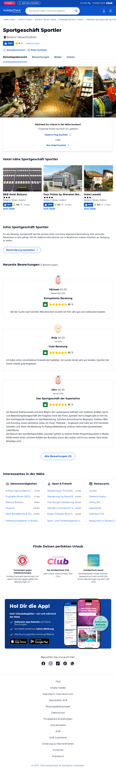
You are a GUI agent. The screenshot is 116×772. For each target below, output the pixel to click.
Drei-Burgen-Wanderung (60, 502)
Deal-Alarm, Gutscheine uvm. (58, 694)
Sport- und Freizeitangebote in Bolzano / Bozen (64, 520)
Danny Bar (94, 502)
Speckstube (95, 508)
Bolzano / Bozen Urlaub (45, 19)
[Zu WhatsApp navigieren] (72, 663)
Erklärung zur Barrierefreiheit (58, 743)
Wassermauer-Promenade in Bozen (61, 490)
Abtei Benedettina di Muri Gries (19, 513)
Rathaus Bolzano (14, 502)
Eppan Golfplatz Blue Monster (61, 513)
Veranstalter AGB (58, 700)
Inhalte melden (58, 687)
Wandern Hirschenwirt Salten (61, 508)
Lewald (92, 490)
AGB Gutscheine (58, 737)
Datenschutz (58, 712)
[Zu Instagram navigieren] (50, 663)
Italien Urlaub (9, 19)
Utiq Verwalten (58, 725)
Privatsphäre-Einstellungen (58, 719)
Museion (10, 508)
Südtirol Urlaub (25, 19)
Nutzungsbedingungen (58, 706)
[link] (104, 11)
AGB (58, 731)
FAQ (58, 681)
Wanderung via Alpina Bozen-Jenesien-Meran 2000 (60, 496)
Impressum (58, 756)
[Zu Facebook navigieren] (43, 663)
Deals (8, 3)
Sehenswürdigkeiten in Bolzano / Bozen (23, 520)
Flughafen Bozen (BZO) (18, 496)
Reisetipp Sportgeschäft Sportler (101, 19)
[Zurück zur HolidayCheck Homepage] (12, 11)
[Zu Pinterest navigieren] (65, 663)
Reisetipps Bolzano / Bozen (71, 19)
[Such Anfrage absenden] (76, 11)
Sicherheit (58, 750)
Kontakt (84, 3)
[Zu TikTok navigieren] (57, 663)
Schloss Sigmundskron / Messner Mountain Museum (20, 490)
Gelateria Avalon (97, 496)
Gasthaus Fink (96, 513)
